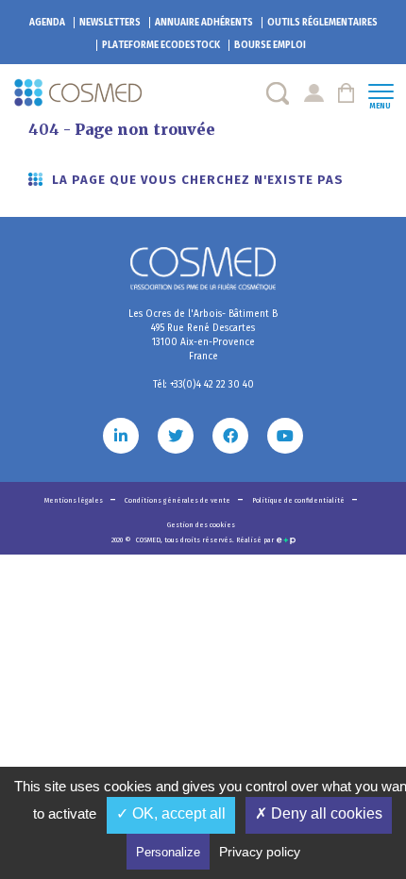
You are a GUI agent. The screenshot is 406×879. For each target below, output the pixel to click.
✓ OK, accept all (171, 813)
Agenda (47, 22)
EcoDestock (161, 45)
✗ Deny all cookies (318, 813)
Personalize (168, 852)
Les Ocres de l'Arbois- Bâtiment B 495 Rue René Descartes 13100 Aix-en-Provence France (203, 335)
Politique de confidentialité (299, 500)
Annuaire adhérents (204, 22)
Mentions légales (74, 500)
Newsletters (110, 22)
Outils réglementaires (322, 22)
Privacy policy (259, 851)
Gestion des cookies (201, 525)
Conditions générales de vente (178, 500)
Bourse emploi (270, 45)
